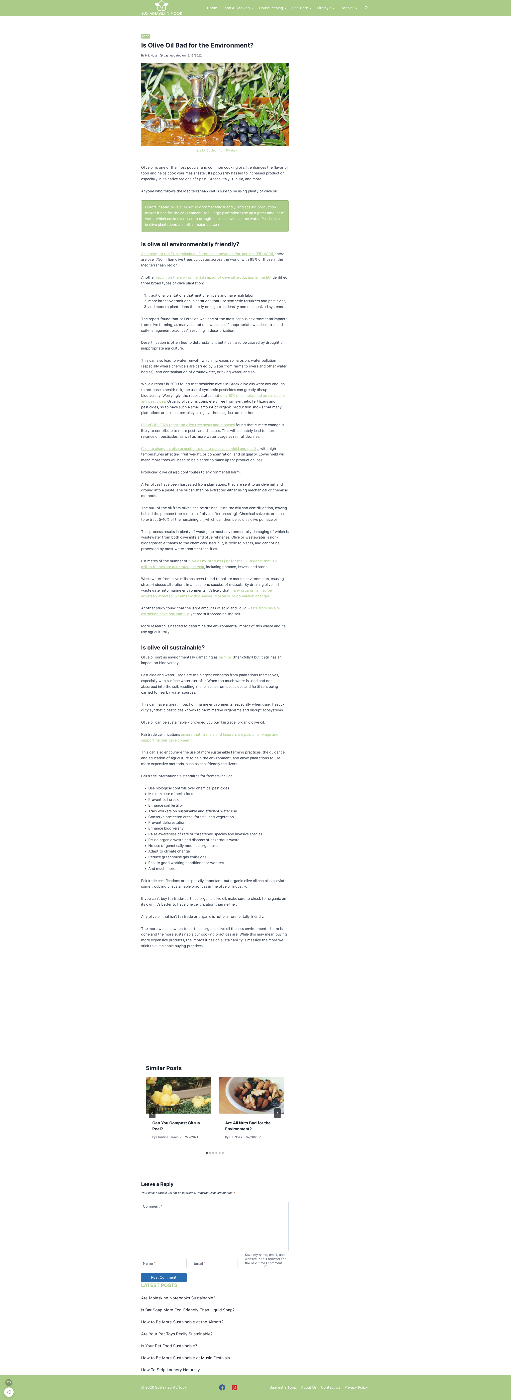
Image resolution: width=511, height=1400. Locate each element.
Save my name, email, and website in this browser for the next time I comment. (265, 1259)
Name (149, 1263)
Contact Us (330, 1387)
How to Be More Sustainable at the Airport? (182, 1322)
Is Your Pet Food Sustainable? (169, 1346)
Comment (152, 1206)
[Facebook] (222, 1387)
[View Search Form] (366, 8)
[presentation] (178, 1095)
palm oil (225, 657)
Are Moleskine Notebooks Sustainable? (178, 1298)
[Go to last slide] (152, 1113)
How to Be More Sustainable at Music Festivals (185, 1357)
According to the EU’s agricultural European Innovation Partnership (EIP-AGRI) (207, 254)
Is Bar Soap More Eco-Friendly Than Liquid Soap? (188, 1310)
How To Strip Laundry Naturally (170, 1369)
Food (146, 36)
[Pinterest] (234, 1387)
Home (212, 8)
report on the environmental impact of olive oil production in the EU (213, 277)
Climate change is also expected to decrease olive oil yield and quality (199, 449)
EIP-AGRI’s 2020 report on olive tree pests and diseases (188, 425)
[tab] (207, 1153)
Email (200, 1263)
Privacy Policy (356, 1387)
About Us (309, 1387)
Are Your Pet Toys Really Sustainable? (177, 1334)
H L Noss (151, 55)
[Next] (277, 1113)
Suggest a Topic (283, 1387)
